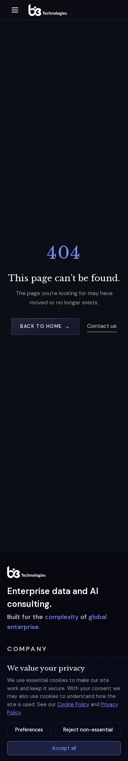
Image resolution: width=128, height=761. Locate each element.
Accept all (64, 748)
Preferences (29, 729)
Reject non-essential (88, 729)
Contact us (102, 326)
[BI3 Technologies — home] (47, 10)
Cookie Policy (73, 704)
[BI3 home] (26, 572)
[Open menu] (15, 10)
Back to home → (45, 326)
